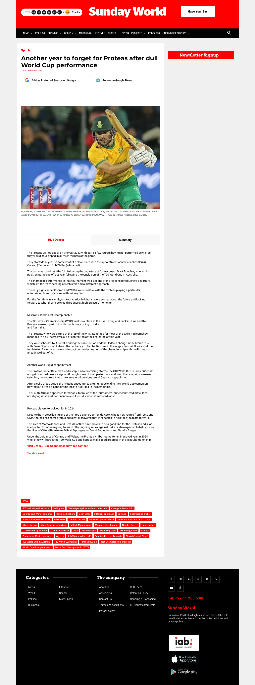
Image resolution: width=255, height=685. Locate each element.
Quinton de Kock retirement (37, 536)
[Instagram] (180, 579)
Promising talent (128, 530)
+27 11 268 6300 (189, 598)
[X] (68, 94)
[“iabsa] (184, 651)
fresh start (59, 519)
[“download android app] (184, 676)
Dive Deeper (56, 240)
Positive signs (89, 530)
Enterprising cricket (140, 513)
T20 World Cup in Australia (36, 541)
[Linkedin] (58, 94)
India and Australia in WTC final (134, 519)
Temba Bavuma (88, 541)
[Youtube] (171, 588)
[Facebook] (49, 94)
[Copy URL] (95, 94)
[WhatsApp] (86, 94)
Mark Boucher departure (54, 524)
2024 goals (58, 508)
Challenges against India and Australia (87, 508)
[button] (229, 33)
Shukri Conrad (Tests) (137, 536)
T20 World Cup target (65, 541)
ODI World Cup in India (35, 530)
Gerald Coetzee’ (77, 519)
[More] (104, 94)
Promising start (108, 530)
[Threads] (180, 588)
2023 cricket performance (36, 508)
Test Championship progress (116, 541)
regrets (60, 536)
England (122, 513)
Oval (75, 530)
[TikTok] (198, 579)
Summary (125, 240)
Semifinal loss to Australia (108, 536)
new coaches (148, 524)
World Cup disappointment (37, 547)
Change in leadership (122, 508)
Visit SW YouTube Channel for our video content (57, 446)
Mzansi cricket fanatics (106, 524)
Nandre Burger (130, 524)
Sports (26, 50)
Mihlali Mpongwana (81, 524)
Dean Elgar (84, 513)
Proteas (145, 530)
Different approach (104, 513)
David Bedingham (65, 513)
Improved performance (101, 519)
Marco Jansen (30, 524)
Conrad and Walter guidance (37, 513)
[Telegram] (77, 94)
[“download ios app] (184, 664)
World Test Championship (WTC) (72, 547)
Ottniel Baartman (60, 530)
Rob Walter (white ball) (79, 536)
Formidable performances (36, 519)
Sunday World (36, 453)
